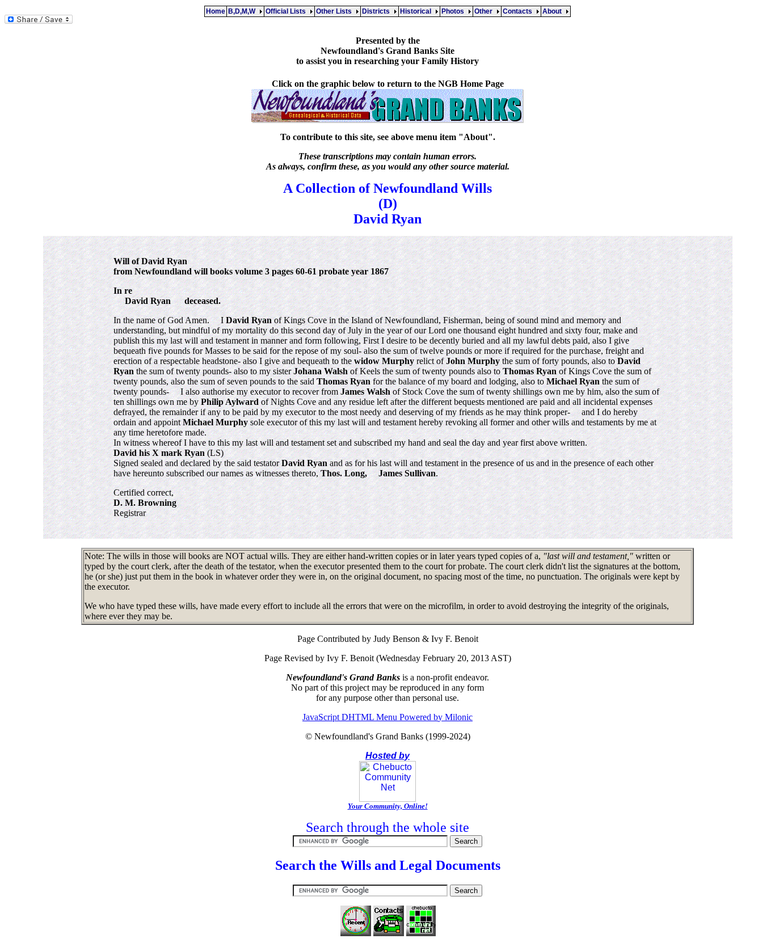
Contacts (519, 11)
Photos (454, 11)
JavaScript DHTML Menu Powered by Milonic (387, 717)
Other (485, 11)
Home (215, 11)
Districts (377, 11)
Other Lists (335, 11)
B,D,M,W (243, 11)
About (553, 11)
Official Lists (287, 11)
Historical (417, 11)
